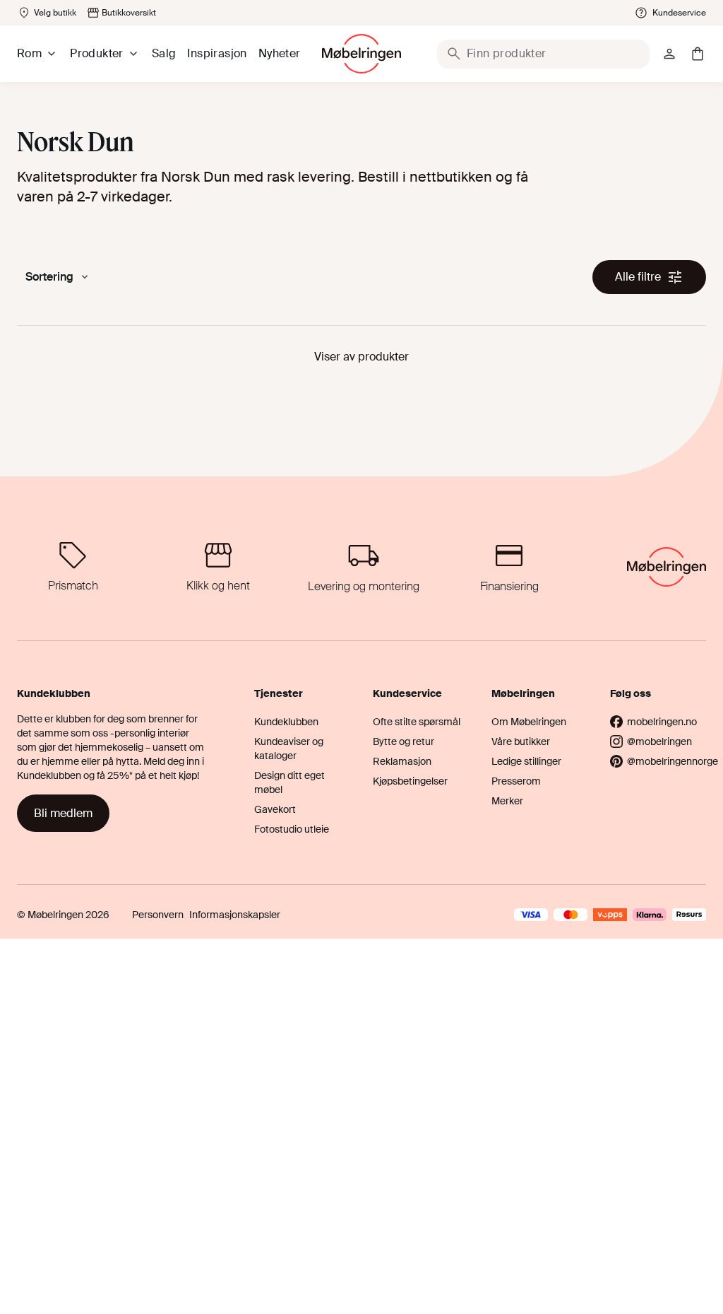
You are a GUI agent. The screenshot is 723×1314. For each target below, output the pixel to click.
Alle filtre (638, 276)
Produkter (97, 53)
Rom (29, 53)
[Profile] (669, 53)
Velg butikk (55, 12)
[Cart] (697, 53)
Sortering (49, 276)
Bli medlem (63, 813)
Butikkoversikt (129, 12)
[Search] (454, 53)
